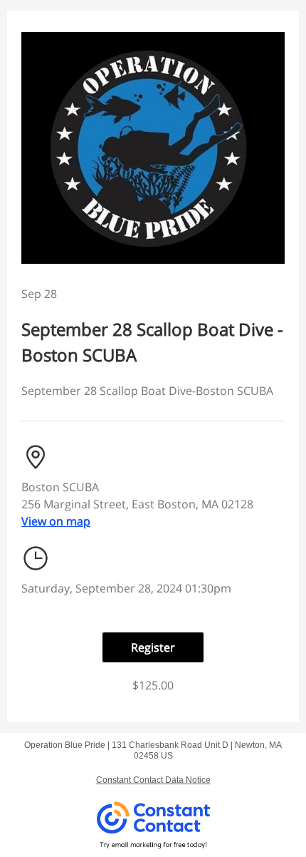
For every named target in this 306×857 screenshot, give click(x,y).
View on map (55, 521)
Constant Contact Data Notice (153, 780)
